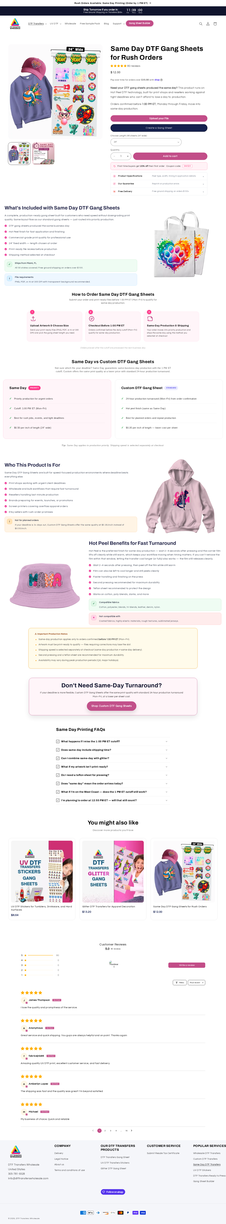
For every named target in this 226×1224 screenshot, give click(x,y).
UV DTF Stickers (202, 1170)
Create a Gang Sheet (159, 128)
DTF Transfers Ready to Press (209, 1176)
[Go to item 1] (113, 965)
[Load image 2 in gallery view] (43, 153)
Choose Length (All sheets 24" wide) (129, 136)
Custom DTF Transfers (205, 1159)
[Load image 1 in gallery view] (19, 153)
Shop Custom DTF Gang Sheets (111, 706)
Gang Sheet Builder (203, 1181)
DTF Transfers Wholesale (28, 1218)
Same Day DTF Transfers (207, 1165)
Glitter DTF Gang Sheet (113, 1168)
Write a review (187, 965)
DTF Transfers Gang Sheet (115, 1157)
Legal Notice (61, 1159)
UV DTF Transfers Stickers (115, 1163)
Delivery (58, 1153)
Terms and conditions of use (69, 1170)
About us (59, 1165)
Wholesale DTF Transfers (207, 1153)
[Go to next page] (132, 1131)
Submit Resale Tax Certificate (163, 1153)
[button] (37, 23)
